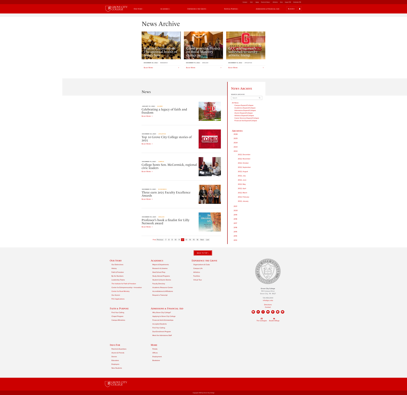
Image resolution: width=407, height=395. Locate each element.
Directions (268, 305)
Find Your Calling (118, 312)
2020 (236, 210)
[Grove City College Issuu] (273, 312)
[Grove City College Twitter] (258, 312)
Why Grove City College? (161, 312)
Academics (157, 260)
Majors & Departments (160, 265)
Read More (146, 116)
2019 (235, 215)
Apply (257, 2)
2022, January (243, 201)
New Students (117, 368)
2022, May (242, 184)
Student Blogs (274, 321)
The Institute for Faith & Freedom (124, 284)
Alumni (160, 106)
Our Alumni (116, 295)
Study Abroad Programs (161, 276)
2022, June (242, 180)
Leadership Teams (118, 280)
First (154, 240)
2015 (235, 232)
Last (207, 240)
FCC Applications (118, 299)
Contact (268, 307)
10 (175, 240)
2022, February (243, 197)
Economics (162, 189)
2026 (236, 134)
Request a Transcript (159, 295)
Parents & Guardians (119, 349)
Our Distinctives (117, 265)
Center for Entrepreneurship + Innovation (127, 287)
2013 (235, 240)
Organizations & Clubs (201, 265)
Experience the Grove (204, 260)
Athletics (275, 2)
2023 (236, 147)
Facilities (196, 276)
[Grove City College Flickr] (277, 312)
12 (182, 240)
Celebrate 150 (297, 2)
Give (281, 2)
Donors (114, 357)
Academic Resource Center (162, 287)
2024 (236, 143)
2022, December (244, 155)
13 (186, 240)
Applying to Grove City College (164, 316)
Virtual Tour (197, 280)
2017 (235, 223)
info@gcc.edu (268, 300)
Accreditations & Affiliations (162, 291)
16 (197, 240)
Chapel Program (117, 316)
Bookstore (156, 360)
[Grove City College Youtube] (268, 312)
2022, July (242, 176)
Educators (115, 360)
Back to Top (202, 253)
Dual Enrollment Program (161, 332)
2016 (235, 227)
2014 (235, 236)
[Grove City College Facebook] (253, 312)
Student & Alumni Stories (161, 280)
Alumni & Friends (118, 353)
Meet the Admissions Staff (162, 335)
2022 (236, 151)
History (114, 268)
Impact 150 (288, 2)
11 (179, 240)
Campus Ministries (118, 320)
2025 (236, 138)
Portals (154, 349)
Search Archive (238, 94)
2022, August (243, 171)
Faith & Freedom (118, 272)
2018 (235, 219)
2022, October (243, 163)
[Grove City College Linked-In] (282, 312)
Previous (160, 240)
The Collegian (261, 321)
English (161, 217)
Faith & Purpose (119, 308)
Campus (161, 161)
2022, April (242, 188)
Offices (155, 353)
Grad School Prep (158, 272)
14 (190, 240)
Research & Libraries (159, 268)
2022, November (244, 159)
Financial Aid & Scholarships (162, 320)
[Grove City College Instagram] (263, 312)
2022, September (244, 167)
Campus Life (198, 268)
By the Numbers (117, 276)
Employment (157, 357)
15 (193, 240)
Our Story (116, 260)
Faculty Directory (158, 284)
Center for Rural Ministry (121, 291)
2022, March (242, 193)
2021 (235, 206)
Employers (115, 364)
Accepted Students (159, 324)
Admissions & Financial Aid (167, 308)
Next (202, 240)
